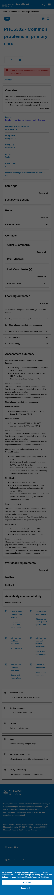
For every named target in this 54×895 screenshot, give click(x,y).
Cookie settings (27, 888)
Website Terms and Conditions (37, 877)
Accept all (27, 882)
